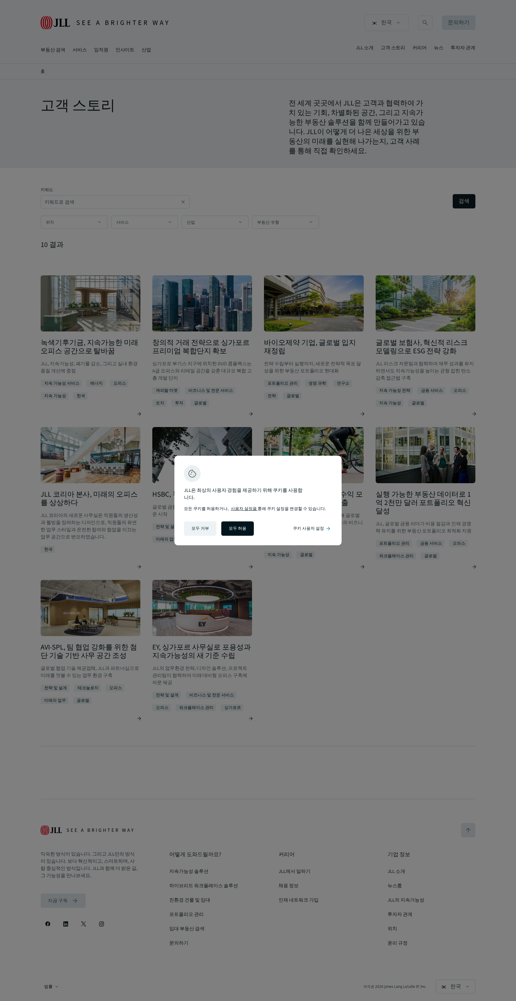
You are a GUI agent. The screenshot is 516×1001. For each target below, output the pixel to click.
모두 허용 (237, 529)
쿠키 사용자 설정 (312, 528)
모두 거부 (200, 529)
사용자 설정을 (244, 509)
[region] (258, 500)
